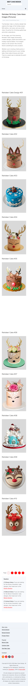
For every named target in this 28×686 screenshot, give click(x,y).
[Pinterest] (12, 657)
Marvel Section (8, 598)
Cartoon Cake (5, 645)
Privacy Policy (5, 635)
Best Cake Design (14, 1)
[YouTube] (6, 657)
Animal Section (8, 607)
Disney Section (8, 588)
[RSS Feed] (3, 657)
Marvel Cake (5, 642)
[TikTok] (9, 657)
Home (4, 20)
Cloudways (11, 669)
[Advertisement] (14, 75)
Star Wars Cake (6, 648)
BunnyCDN (22, 669)
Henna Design (5, 629)
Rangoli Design (6, 632)
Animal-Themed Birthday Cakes (12, 20)
